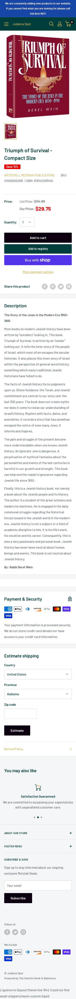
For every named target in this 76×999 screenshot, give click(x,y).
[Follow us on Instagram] (23, 932)
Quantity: (10, 222)
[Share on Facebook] (45, 286)
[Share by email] (69, 286)
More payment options (38, 272)
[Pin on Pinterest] (53, 286)
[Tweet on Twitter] (61, 286)
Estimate (17, 730)
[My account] (60, 24)
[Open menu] (6, 24)
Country (9, 665)
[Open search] (51, 24)
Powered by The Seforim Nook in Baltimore (30, 978)
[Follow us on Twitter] (15, 932)
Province (10, 685)
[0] (68, 23)
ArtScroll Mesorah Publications (29, 175)
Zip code (10, 704)
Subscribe (18, 898)
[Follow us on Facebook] (7, 932)
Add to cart (38, 238)
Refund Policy (13, 749)
